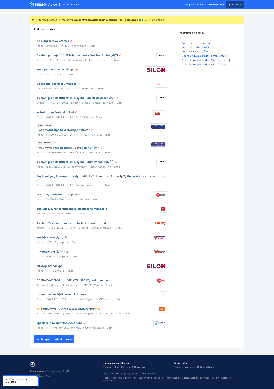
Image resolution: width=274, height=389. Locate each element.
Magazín (189, 4)
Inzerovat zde (216, 4)
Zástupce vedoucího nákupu (56, 69)
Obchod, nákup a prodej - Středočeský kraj (206, 60)
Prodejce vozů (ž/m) (50, 237)
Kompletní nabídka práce (56, 339)
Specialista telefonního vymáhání (59, 323)
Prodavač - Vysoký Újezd (195, 51)
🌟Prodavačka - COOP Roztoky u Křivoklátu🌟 (67, 308)
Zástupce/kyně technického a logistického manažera (72, 209)
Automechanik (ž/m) (51, 251)
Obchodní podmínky (40, 376)
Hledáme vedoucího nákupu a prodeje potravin (68, 147)
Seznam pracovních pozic (116, 363)
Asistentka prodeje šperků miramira (61, 294)
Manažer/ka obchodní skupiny (57, 194)
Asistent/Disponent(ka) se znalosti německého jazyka (73, 223)
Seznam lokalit (181, 363)
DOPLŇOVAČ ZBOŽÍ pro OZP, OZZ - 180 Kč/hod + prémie (72, 280)
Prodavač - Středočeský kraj (198, 47)
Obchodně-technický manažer (57, 84)
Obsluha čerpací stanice (53, 41)
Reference (201, 4)
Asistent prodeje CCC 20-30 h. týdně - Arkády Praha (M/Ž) (75, 162)
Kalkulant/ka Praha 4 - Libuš (56, 112)
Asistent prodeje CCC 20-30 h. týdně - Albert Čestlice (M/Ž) (76, 98)
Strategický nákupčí (50, 266)
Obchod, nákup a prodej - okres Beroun (204, 56)
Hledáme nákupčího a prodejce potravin (64, 130)
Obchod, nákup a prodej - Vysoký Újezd (204, 64)
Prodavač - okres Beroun (196, 43)
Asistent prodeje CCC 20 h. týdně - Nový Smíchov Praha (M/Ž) (78, 55)
